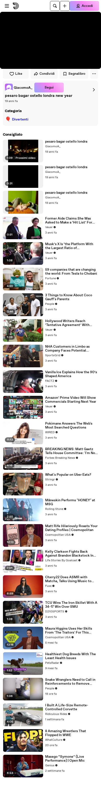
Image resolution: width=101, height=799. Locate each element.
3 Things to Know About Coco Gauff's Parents (68, 297)
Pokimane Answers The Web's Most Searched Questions (68, 425)
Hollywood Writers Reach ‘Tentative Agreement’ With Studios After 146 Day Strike (67, 323)
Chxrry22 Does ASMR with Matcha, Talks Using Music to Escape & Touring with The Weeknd (68, 579)
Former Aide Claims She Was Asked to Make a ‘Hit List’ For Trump (68, 220)
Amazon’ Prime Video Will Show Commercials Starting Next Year (70, 400)
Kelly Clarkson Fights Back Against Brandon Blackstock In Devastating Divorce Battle (69, 554)
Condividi (47, 74)
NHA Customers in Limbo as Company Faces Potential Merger (67, 349)
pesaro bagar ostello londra (66, 142)
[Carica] (65, 6)
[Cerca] (55, 6)
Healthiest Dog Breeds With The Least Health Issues (70, 656)
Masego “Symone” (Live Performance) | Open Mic (65, 759)
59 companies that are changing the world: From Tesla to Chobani (71, 272)
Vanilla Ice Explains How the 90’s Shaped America (71, 374)
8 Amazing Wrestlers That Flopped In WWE (65, 733)
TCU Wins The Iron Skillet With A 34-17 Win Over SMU (71, 605)
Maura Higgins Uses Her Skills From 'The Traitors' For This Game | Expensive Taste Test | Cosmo (68, 631)
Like (18, 74)
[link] (18, 87)
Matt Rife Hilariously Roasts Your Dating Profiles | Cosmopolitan (71, 528)
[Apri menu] (7, 6)
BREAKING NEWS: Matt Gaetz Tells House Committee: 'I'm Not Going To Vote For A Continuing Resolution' (71, 451)
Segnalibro (76, 74)
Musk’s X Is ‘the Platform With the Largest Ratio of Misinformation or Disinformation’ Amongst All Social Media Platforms (69, 246)
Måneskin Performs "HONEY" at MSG (70, 502)
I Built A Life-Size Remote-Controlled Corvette (66, 707)
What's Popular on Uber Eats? (68, 475)
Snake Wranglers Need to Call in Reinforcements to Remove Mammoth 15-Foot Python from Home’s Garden (70, 682)
